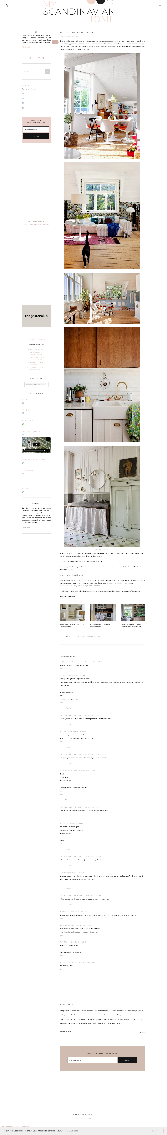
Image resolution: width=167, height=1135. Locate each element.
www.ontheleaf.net (65, 699)
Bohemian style (36, 370)
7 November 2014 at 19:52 (92, 807)
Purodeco (106, 549)
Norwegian (122, 583)
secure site (25, 1126)
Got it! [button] (154, 1131)
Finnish (129, 583)
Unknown (64, 912)
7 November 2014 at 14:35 (75, 873)
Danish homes (36, 355)
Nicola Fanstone (67, 925)
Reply (61, 669)
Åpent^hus (64, 823)
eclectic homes (78, 636)
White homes (36, 365)
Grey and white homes (36, 367)
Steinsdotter (66, 731)
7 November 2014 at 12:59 (86, 771)
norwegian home (94, 636)
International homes (36, 362)
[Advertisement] (36, 181)
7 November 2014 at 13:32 (78, 823)
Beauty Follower (68, 962)
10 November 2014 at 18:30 (86, 962)
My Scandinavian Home (71, 715)
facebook (75, 699)
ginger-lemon (116, 567)
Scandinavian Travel (36, 349)
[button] (55, 42)
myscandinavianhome (10, 1126)
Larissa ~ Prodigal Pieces (72, 662)
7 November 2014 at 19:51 (92, 715)
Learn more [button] (73, 1131)
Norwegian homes (36, 357)
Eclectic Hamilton (68, 770)
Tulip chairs (82, 561)
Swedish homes (36, 352)
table (91, 561)
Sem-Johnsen (98, 549)
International (64, 586)
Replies (68, 708)
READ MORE (26, 527)
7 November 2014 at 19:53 (92, 856)
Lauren (63, 873)
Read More (26, 47)
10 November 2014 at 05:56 (78, 942)
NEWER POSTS (65, 1031)
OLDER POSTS (139, 1032)
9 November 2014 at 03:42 (84, 925)
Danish (115, 583)
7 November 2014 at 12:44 (76, 675)
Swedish (110, 583)
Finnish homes (36, 360)
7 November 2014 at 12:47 (81, 731)
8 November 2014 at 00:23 (77, 912)
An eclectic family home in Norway (77, 32)
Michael (63, 675)
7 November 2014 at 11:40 (93, 662)
